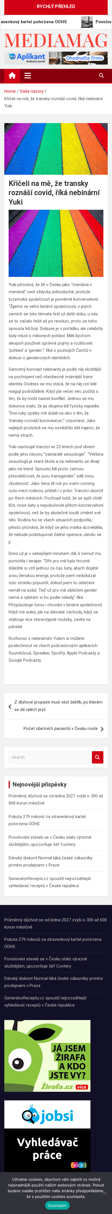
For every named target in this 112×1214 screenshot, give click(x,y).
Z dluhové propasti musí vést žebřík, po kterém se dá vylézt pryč (58, 706)
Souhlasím (57, 1205)
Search (97, 757)
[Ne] (105, 1193)
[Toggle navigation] (27, 75)
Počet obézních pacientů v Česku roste (61, 728)
